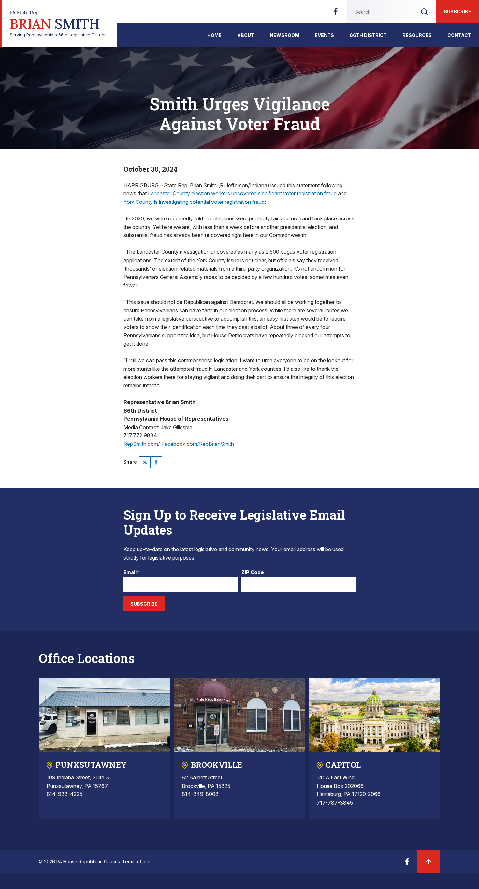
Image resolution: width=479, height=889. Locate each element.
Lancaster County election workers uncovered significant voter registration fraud (242, 193)
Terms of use (136, 861)
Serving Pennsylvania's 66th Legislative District (58, 23)
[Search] (424, 11)
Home (214, 35)
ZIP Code (252, 572)
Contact (459, 35)
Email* (131, 572)
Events (324, 35)
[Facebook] (336, 13)
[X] (145, 462)
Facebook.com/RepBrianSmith (197, 444)
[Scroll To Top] (428, 861)
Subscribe (457, 11)
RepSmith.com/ (141, 444)
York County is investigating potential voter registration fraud (194, 202)
